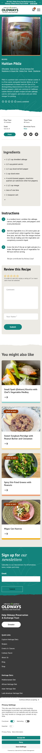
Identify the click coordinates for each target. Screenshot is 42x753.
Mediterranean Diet (9, 680)
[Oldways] (10, 10)
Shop (3, 666)
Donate (11, 624)
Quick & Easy (14, 69)
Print (10, 134)
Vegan (30, 71)
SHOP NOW (33, 3)
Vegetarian (36, 71)
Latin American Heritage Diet (12, 693)
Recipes (4, 644)
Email (4, 573)
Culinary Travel (7, 653)
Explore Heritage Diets (10, 639)
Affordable (5, 69)
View (25, 129)
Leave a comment (23, 101)
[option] (21, 2)
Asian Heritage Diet (9, 689)
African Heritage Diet (27, 69)
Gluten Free (23, 71)
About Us (5, 657)
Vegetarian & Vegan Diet (10, 71)
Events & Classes (8, 648)
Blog (3, 662)
